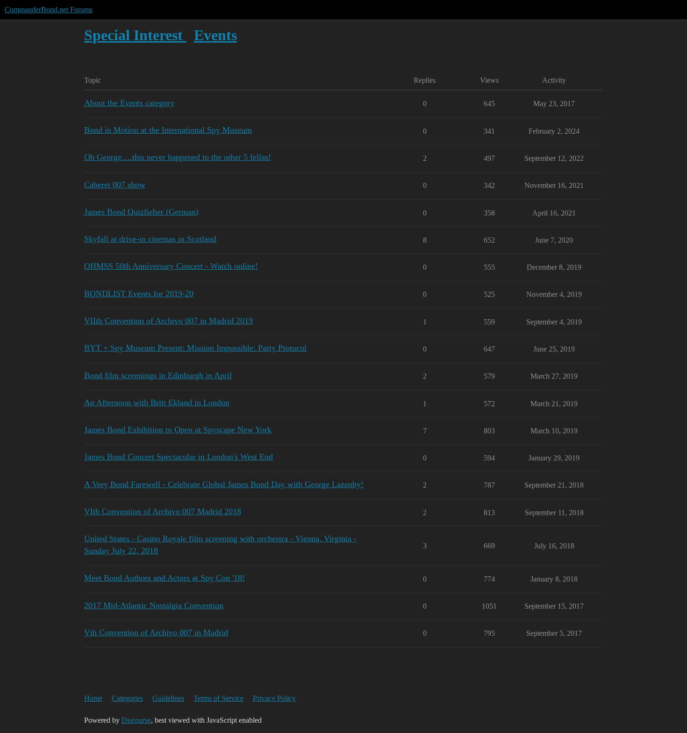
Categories (127, 698)
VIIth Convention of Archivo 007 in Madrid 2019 (168, 320)
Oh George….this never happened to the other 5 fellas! (177, 157)
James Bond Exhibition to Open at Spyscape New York (178, 429)
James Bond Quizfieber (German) (141, 211)
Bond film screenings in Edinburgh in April (158, 375)
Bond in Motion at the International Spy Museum (168, 130)
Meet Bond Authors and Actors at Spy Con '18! (164, 577)
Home (93, 698)
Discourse (136, 720)
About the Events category (129, 103)
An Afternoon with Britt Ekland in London (156, 402)
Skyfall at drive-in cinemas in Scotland (150, 239)
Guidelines (168, 698)
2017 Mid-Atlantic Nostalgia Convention (153, 605)
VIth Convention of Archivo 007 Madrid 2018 (162, 511)
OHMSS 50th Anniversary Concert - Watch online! (171, 266)
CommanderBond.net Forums (49, 10)
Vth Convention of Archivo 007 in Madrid (156, 632)
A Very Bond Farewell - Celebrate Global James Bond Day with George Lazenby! (224, 484)
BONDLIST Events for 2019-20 (138, 293)
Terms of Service (218, 698)
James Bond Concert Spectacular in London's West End (178, 456)
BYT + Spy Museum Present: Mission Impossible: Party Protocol (195, 347)
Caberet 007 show (114, 184)
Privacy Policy (274, 698)
